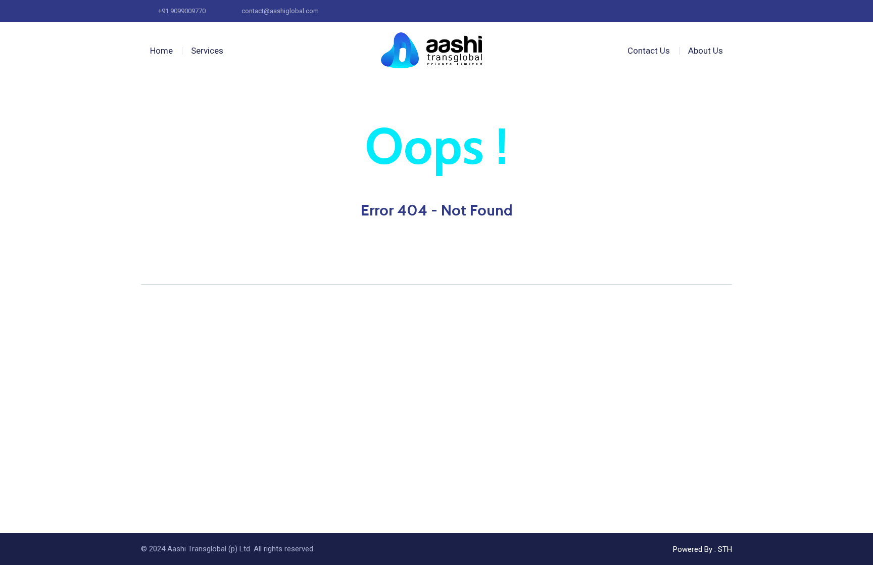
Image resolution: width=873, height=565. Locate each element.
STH (725, 549)
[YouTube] (182, 261)
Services (207, 51)
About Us (705, 51)
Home (161, 51)
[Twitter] (163, 261)
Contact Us (648, 51)
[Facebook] (144, 261)
